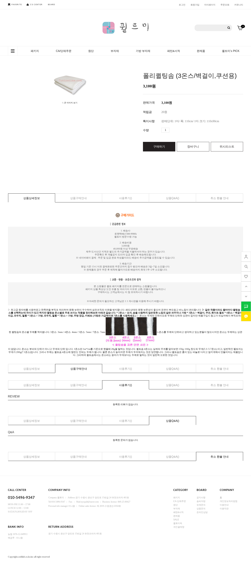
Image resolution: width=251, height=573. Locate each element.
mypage (246, 257)
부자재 (115, 50)
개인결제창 (178, 527)
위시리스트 (227, 146)
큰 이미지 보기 (70, 103)
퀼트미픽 (177, 523)
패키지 (35, 50)
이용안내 (224, 505)
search (246, 267)
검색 (228, 27)
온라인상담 (202, 512)
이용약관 (224, 508)
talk (246, 306)
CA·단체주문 (179, 501)
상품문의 (201, 508)
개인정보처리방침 (228, 501)
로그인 (182, 4)
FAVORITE (17, 5)
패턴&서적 (173, 50)
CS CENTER (36, 5)
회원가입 (195, 4)
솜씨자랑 (201, 501)
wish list (246, 277)
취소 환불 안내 (220, 198)
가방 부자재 (143, 50)
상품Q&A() (172, 198)
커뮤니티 (238, 4)
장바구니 (193, 146)
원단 (91, 50)
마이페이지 (209, 4)
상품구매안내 (78, 198)
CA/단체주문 (63, 50)
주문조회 (224, 4)
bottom (246, 296)
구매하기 (159, 146)
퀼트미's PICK (230, 50)
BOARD (51, 5)
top (246, 286)
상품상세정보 (31, 198)
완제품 (201, 50)
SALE (176, 519)
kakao (246, 316)
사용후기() (125, 198)
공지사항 (201, 497)
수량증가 (172, 130)
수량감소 (177, 130)
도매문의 (201, 505)
